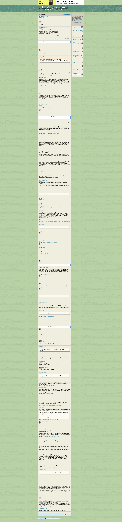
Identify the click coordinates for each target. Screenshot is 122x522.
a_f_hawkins (46, 405)
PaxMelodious (41, 469)
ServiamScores (41, 27)
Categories (74, 24)
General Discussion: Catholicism (77, 70)
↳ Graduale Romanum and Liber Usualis (78, 46)
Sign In (46, 11)
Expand (58, 133)
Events (74, 38)
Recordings (74, 62)
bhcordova (43, 16)
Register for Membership (78, 22)
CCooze (50, 133)
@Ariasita (40, 409)
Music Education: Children (76, 65)
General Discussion (66, 14)
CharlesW (40, 69)
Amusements (75, 73)
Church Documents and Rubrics (77, 34)
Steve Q (48, 133)
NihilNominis (43, 421)
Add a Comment (67, 514)
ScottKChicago (41, 508)
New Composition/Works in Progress (77, 59)
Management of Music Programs (77, 30)
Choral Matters (75, 32)
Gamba (42, 109)
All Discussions (75, 26)
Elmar (51, 385)
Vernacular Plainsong (76, 51)
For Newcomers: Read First (77, 39)
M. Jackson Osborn (42, 267)
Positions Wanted (75, 69)
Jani (47, 75)
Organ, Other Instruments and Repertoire (77, 56)
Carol (55, 133)
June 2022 (46, 16)
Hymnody (74, 42)
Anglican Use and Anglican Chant (78, 52)
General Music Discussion (76, 27)
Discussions (40, 11)
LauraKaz (52, 133)
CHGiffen (47, 274)
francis (40, 56)
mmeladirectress (50, 75)
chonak (42, 328)
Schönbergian (41, 346)
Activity (43, 11)
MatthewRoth (41, 77)
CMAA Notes (74, 36)
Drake (46, 370)
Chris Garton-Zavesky (42, 86)
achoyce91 (43, 367)
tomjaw (40, 21)
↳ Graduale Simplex (76, 48)
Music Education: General (76, 66)
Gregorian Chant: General (76, 43)
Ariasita (42, 49)
